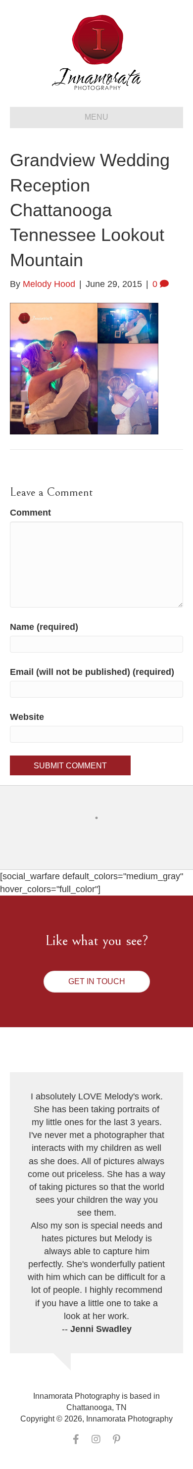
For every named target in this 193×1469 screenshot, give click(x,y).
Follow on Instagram (103, 836)
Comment (30, 513)
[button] (97, 982)
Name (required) (44, 627)
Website (27, 717)
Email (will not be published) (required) (92, 672)
